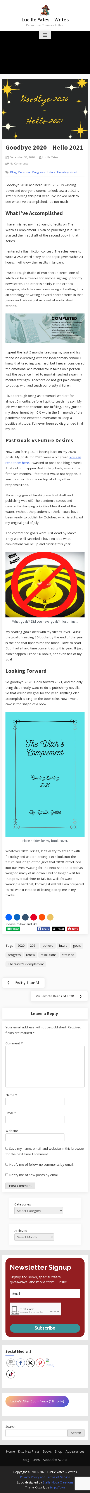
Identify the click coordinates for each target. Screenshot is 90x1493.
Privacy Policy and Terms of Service (45, 1477)
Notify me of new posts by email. (34, 1175)
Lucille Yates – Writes (45, 19)
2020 (20, 945)
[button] (8, 917)
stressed (68, 955)
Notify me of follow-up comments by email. (41, 1164)
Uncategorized (67, 172)
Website (11, 1131)
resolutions (48, 955)
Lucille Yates (50, 157)
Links (36, 1460)
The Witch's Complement (26, 964)
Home (10, 1451)
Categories (22, 1204)
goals (77, 945)
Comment (14, 1043)
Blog (13, 172)
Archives (20, 1230)
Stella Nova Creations (58, 1482)
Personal (24, 172)
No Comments (19, 163)
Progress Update (43, 172)
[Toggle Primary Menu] (45, 35)
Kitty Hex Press (29, 1451)
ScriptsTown (57, 1487)
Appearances (75, 1451)
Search (10, 1426)
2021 (33, 945)
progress (14, 955)
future (63, 945)
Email (10, 1113)
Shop (58, 1451)
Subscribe (45, 1328)
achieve (48, 945)
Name (11, 1095)
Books (47, 1451)
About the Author (55, 1460)
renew (30, 955)
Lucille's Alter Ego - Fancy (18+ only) (37, 1401)
